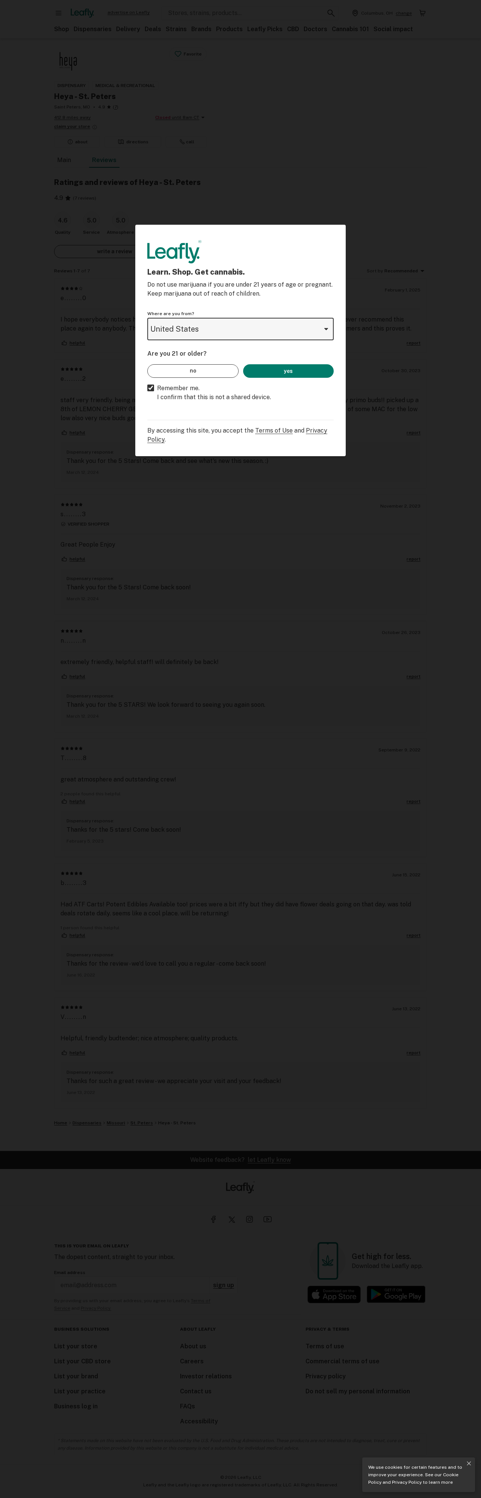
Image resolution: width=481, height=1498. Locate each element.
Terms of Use (274, 430)
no (193, 371)
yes (288, 371)
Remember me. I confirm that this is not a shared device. (214, 393)
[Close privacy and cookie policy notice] (469, 1463)
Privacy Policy (407, 1482)
